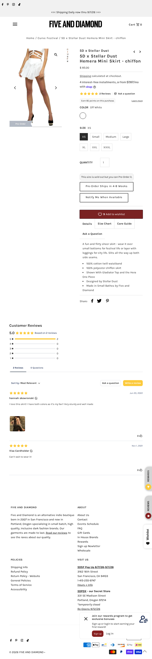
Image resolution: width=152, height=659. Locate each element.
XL (83, 147)
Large (126, 136)
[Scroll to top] (144, 651)
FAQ (79, 528)
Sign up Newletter (88, 546)
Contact (82, 519)
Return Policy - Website (25, 576)
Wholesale (83, 550)
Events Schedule (88, 524)
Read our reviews (56, 532)
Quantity (86, 162)
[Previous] (15, 88)
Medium (111, 136)
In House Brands (87, 537)
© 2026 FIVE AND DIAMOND (26, 652)
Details (87, 223)
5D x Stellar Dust (94, 51)
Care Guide (124, 223)
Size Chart (104, 223)
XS (84, 136)
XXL (94, 147)
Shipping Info (19, 567)
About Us (83, 515)
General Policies (21, 580)
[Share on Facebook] (92, 301)
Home (30, 38)
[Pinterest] (7, 5)
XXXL (106, 147)
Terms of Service (21, 585)
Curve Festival (48, 38)
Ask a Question (92, 233)
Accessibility (19, 589)
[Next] (56, 88)
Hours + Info (85, 585)
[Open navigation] (23, 24)
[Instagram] (13, 5)
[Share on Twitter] (99, 301)
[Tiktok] (18, 5)
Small (95, 136)
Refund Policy (19, 571)
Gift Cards (83, 532)
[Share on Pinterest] (107, 301)
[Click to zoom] (56, 54)
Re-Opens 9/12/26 (88, 609)
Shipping (85, 76)
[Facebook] (2, 5)
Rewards (82, 541)
